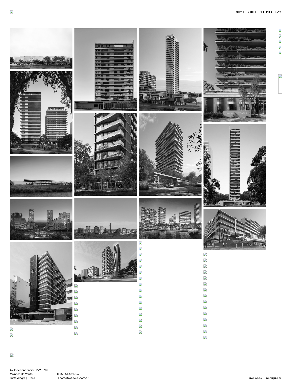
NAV (278, 12)
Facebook (254, 378)
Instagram (273, 378)
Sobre (252, 12)
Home (240, 12)
